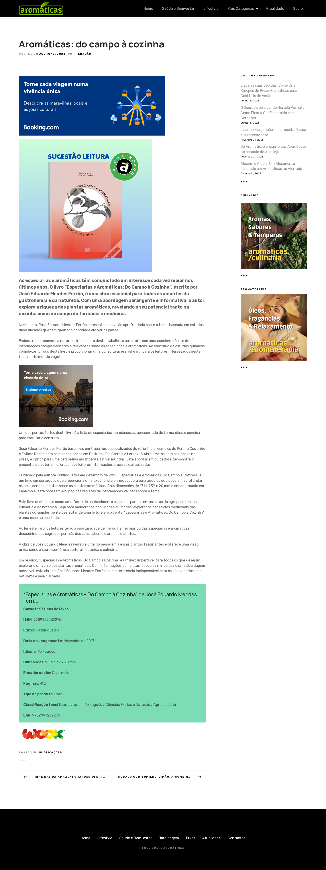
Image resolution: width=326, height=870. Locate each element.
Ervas (190, 838)
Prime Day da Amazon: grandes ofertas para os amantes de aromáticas (72, 776)
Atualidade (275, 8)
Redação (83, 53)
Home (148, 8)
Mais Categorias (241, 8)
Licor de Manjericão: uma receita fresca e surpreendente (273, 132)
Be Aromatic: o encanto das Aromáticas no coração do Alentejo (273, 149)
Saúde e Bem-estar (178, 8)
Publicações (50, 752)
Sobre (298, 8)
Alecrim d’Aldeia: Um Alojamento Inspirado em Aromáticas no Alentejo (271, 166)
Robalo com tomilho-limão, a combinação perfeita (162, 776)
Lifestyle (211, 8)
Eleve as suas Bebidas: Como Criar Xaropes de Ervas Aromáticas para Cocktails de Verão (269, 90)
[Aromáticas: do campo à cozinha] (85, 141)
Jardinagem (169, 838)
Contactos (236, 838)
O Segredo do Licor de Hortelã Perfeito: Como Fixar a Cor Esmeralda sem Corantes (273, 112)
